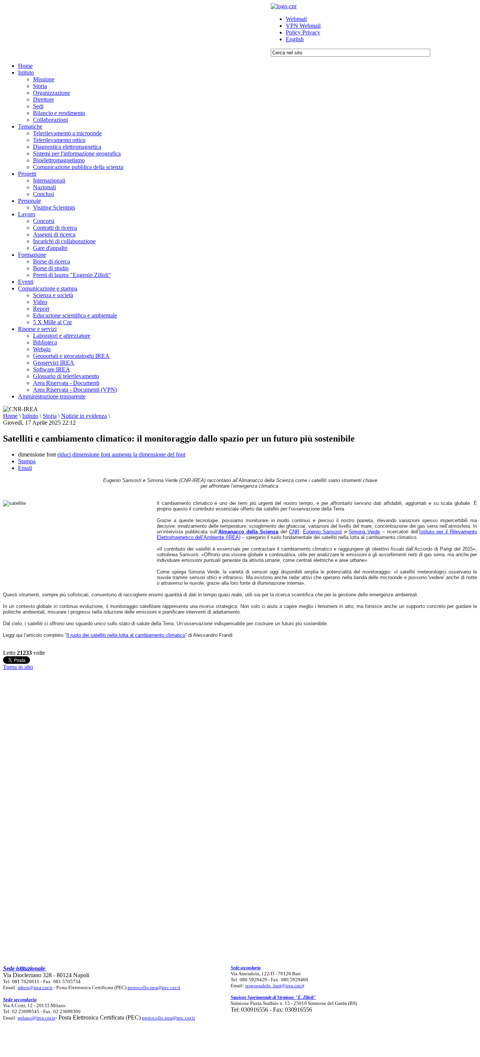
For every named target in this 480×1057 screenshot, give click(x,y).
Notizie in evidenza (84, 416)
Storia (50, 416)
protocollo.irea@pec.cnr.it (154, 987)
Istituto (30, 416)
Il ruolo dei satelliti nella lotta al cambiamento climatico (125, 635)
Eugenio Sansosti (322, 531)
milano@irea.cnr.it (36, 1018)
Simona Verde (364, 531)
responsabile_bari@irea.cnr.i (274, 985)
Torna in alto (18, 667)
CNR (294, 531)
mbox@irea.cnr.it (35, 987)
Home (10, 416)
